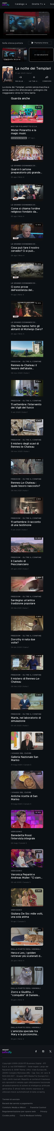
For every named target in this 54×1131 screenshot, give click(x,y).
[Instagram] (43, 1051)
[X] (50, 1051)
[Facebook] (36, 1051)
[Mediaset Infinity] (5, 4)
